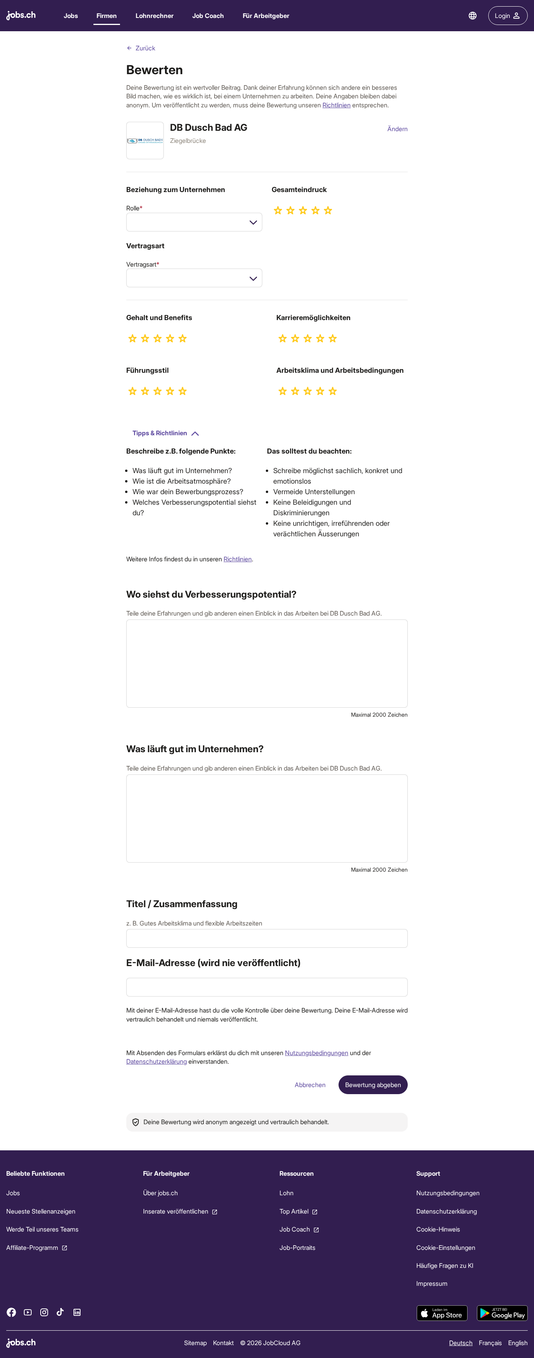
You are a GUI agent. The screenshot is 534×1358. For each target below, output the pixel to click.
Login (502, 15)
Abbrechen (310, 1084)
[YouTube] (28, 1312)
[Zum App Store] (442, 1313)
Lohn (287, 1192)
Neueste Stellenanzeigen (40, 1211)
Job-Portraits (297, 1247)
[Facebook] (11, 1312)
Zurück (145, 48)
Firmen (107, 15)
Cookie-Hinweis (438, 1229)
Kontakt (223, 1342)
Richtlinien (337, 105)
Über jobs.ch (160, 1192)
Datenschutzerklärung (156, 1061)
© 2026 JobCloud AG (270, 1342)
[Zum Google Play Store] (502, 1313)
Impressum (432, 1283)
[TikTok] (61, 1312)
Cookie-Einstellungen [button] (445, 1247)
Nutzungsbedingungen (316, 1052)
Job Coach (208, 15)
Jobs (71, 15)
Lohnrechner (155, 15)
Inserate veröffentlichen (175, 1211)
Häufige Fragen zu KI (444, 1265)
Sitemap (195, 1342)
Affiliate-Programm (32, 1247)
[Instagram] (44, 1312)
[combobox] (194, 222)
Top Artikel (294, 1211)
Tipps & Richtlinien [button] (160, 432)
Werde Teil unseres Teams (42, 1229)
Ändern (397, 128)
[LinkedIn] (77, 1312)
